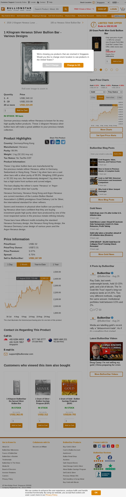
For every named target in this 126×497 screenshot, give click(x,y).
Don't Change (52, 65)
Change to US (73, 65)
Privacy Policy (51, 495)
